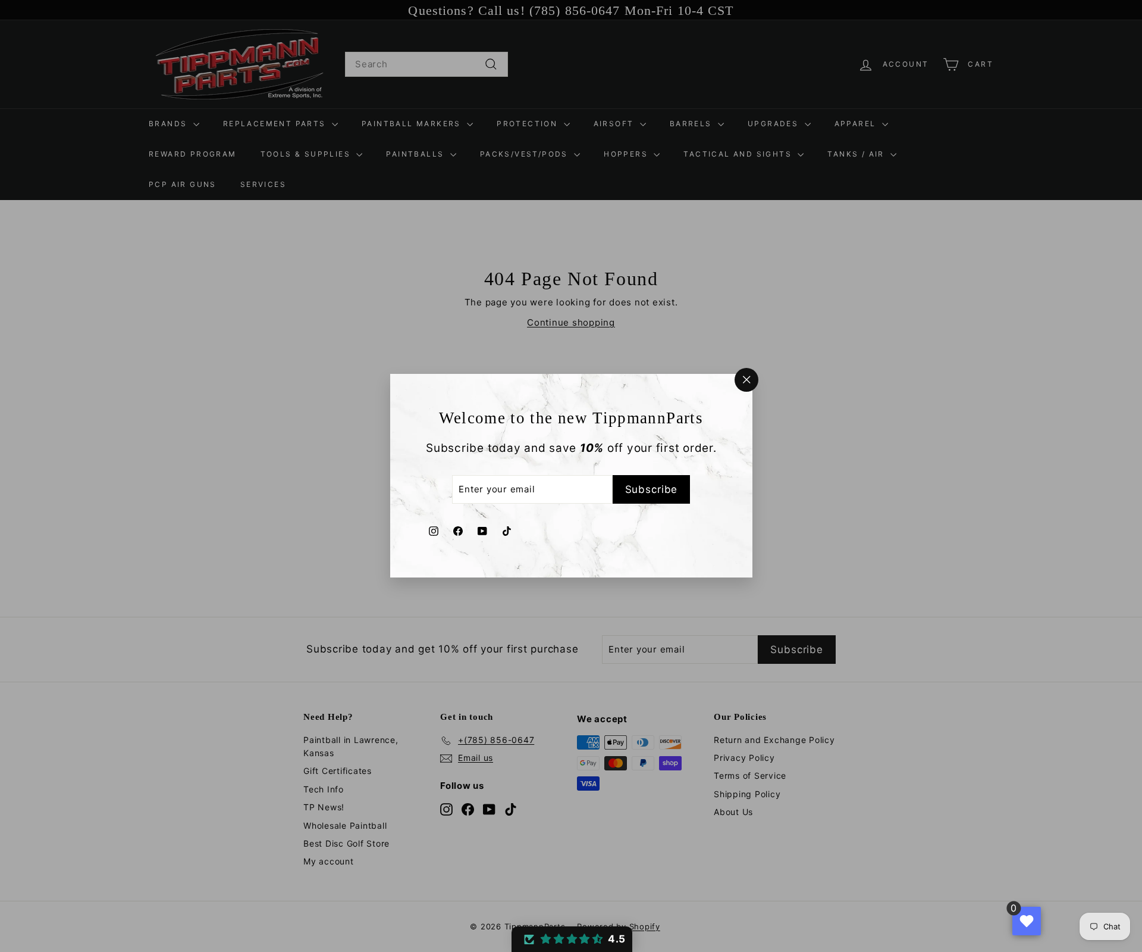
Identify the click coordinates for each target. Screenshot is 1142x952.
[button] (572, 939)
